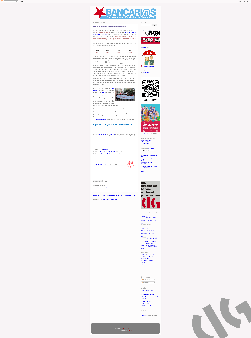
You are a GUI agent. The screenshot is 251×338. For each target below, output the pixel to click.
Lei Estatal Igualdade (147, 260)
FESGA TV (144, 299)
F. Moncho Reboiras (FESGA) (149, 297)
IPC (156, 219)
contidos (151, 148)
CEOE (154, 217)
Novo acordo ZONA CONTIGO (146, 163)
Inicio (115, 195)
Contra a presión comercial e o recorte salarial (149, 167)
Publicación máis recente (103, 195)
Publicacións (147, 279)
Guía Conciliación (146, 134)
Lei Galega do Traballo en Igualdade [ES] (148, 257)
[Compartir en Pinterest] (102, 181)
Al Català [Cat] (145, 142)
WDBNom (144, 314)
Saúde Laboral (145, 303)
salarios (156, 221)
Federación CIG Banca (147, 294)
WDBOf (143, 312)
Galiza (104, 92)
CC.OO (150, 217)
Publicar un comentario (102, 188)
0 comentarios (144, 216)
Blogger (131, 330)
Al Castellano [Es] (146, 140)
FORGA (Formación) (146, 301)
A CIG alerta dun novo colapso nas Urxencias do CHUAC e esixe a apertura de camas (149, 246)
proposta (151, 221)
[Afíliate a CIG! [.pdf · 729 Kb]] (149, 64)
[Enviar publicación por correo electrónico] (105, 181)
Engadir (143, 315)
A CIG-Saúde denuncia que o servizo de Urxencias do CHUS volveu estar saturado (149, 240)
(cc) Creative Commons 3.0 (128, 329)
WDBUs (149, 312)
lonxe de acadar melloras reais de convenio (109, 26)
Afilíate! (143, 47)
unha (102, 134)
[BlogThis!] (96, 181)
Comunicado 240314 (101, 164)
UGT (142, 223)
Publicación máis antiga (127, 195)
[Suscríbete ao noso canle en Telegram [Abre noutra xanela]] (150, 102)
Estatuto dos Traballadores (148, 255)
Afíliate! (105, 149)
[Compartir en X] (98, 181)
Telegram (112, 134)
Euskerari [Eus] (145, 143)
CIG (141, 219)
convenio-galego (147, 219)
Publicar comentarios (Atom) (110, 199)
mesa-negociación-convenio (147, 220)
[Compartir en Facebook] (100, 181)
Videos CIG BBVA (146, 305)
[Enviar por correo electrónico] (94, 181)
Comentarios (147, 282)
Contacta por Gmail (148, 66)
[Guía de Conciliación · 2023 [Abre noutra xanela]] (150, 132)
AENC (147, 217)
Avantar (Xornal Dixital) (147, 290)
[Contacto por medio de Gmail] (141, 66)
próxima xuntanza (100, 119)
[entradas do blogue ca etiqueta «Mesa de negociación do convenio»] (130, 168)
